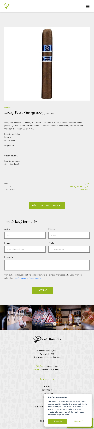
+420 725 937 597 (51, 366)
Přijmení (51, 229)
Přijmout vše (57, 421)
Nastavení (78, 421)
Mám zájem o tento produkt (47, 205)
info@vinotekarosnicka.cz (50, 369)
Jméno (7, 229)
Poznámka (8, 257)
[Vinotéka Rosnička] (7, 6)
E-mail (7, 243)
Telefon (51, 243)
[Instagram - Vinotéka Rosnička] (19, 317)
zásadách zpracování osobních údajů (27, 278)
